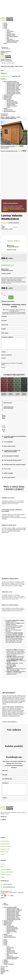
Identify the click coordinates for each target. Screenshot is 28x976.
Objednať (11, 297)
